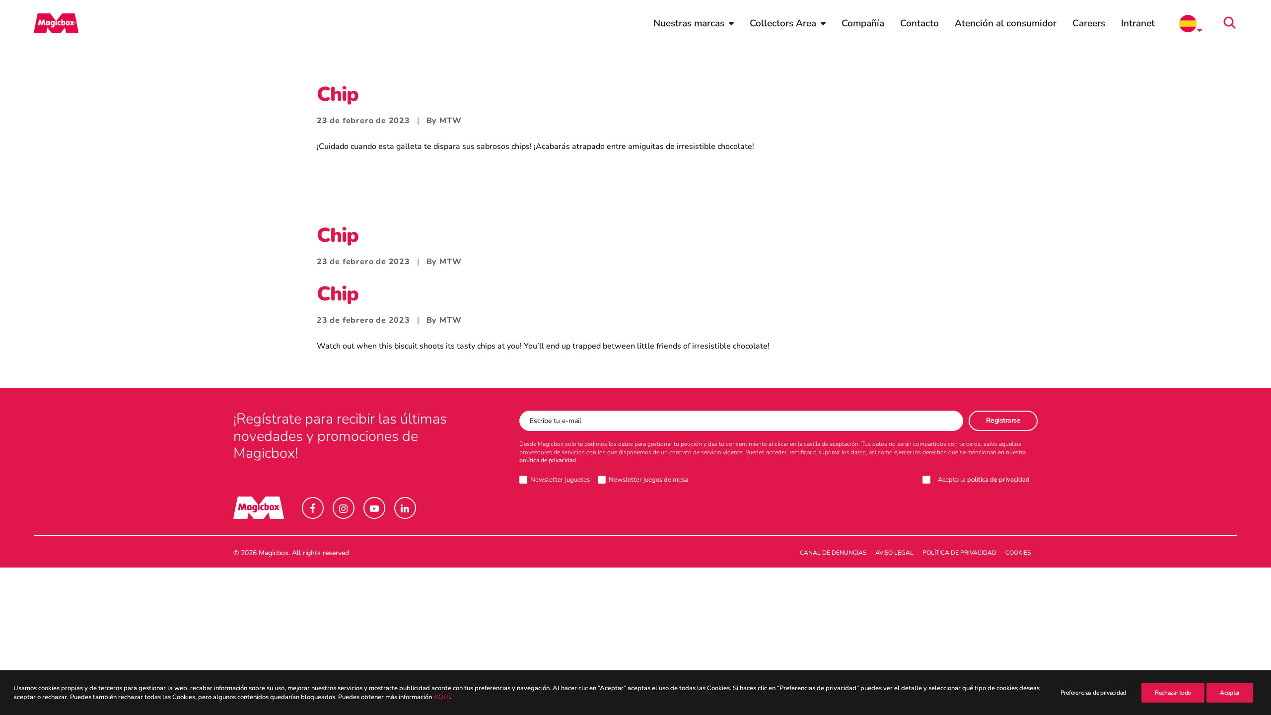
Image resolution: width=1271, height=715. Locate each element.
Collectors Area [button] (783, 23)
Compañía (863, 23)
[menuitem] (693, 23)
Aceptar (1230, 693)
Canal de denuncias (833, 553)
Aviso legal (894, 553)
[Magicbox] (56, 23)
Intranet (1138, 23)
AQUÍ (441, 697)
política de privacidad (547, 460)
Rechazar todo (1173, 693)
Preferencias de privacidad (1093, 693)
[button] (1232, 23)
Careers (1088, 23)
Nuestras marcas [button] (688, 23)
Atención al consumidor (1006, 23)
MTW (450, 120)
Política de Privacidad (959, 553)
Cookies (1018, 553)
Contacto (919, 23)
